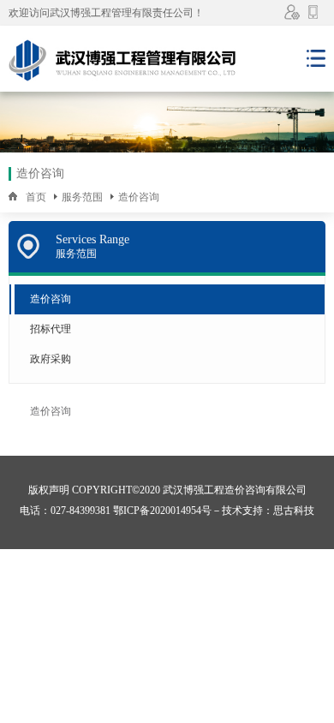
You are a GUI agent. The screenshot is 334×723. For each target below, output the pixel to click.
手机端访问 (314, 12)
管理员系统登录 (293, 12)
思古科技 (293, 511)
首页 (36, 197)
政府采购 (50, 359)
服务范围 (82, 197)
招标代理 (50, 329)
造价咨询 (138, 197)
